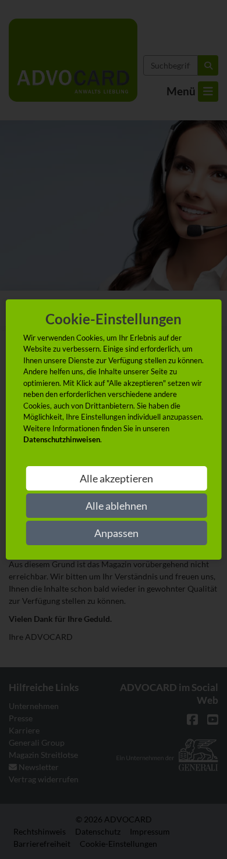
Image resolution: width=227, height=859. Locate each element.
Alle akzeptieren (116, 478)
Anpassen (116, 533)
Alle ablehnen (116, 505)
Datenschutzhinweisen (61, 439)
